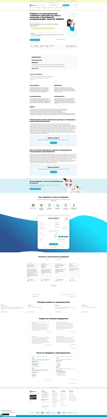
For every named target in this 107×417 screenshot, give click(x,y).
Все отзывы (53, 285)
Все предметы (54, 406)
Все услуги (53, 404)
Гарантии (48, 7)
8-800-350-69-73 (45, 392)
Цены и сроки (32, 7)
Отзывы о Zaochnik (63, 396)
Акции (62, 7)
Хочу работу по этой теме (35, 188)
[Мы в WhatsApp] (47, 402)
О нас (61, 392)
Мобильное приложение (72, 399)
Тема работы (42, 226)
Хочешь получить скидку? (60, 39)
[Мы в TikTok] (47, 408)
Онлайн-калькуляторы (72, 395)
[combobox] (46, 224)
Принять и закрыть (5, 414)
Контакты (65, 7)
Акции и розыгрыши (64, 399)
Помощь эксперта (54, 403)
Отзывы (53, 7)
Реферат (32, 46)
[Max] (67, 236)
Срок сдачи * (65, 226)
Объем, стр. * (57, 226)
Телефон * (56, 232)
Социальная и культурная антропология (88, 307)
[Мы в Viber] (45, 402)
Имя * (41, 232)
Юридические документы (64, 405)
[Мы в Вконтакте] (44, 402)
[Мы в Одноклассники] (44, 408)
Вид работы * (42, 222)
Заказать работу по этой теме (35, 39)
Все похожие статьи (74, 348)
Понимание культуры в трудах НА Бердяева (35, 307)
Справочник (57, 7)
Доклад (75, 266)
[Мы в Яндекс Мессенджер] (42, 403)
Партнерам (62, 401)
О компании (44, 7)
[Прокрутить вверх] (105, 413)
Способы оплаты (38, 7)
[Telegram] (59, 236)
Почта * (41, 238)
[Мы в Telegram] (42, 402)
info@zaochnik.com (46, 394)
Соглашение (3, 412)
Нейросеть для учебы (72, 400)
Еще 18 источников (33, 79)
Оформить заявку (66, 5)
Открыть (53, 142)
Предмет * (56, 222)
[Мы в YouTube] (45, 408)
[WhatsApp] (62, 236)
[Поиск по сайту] (76, 7)
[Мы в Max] (49, 402)
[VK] (64, 236)
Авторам (42, 5)
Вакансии (62, 400)
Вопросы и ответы (71, 396)
